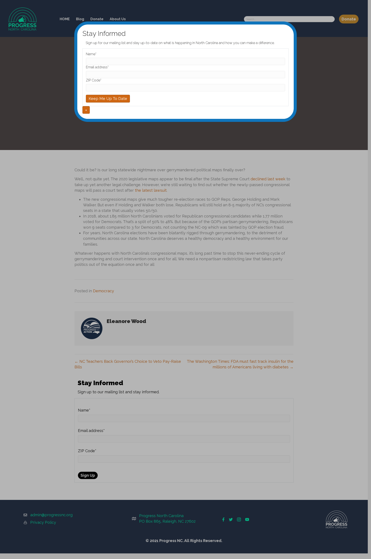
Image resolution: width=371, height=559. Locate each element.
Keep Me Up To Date (108, 98)
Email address (97, 67)
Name (91, 54)
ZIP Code (93, 80)
